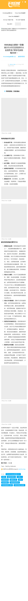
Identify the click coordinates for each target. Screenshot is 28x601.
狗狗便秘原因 (15, 482)
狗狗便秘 (5, 482)
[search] (20, 2)
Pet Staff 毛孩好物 (20, 19)
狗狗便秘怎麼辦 (19, 485)
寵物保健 (5, 479)
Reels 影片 (9, 24)
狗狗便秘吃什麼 (7, 485)
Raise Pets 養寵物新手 (14, 16)
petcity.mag (22, 469)
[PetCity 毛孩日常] (14, 4)
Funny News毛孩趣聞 (20, 13)
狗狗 (3, 477)
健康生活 (13, 479)
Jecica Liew (13, 64)
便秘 (20, 479)
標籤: (3, 474)
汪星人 (20, 477)
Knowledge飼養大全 (7, 13)
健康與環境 (21, 56)
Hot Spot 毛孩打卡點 (8, 19)
